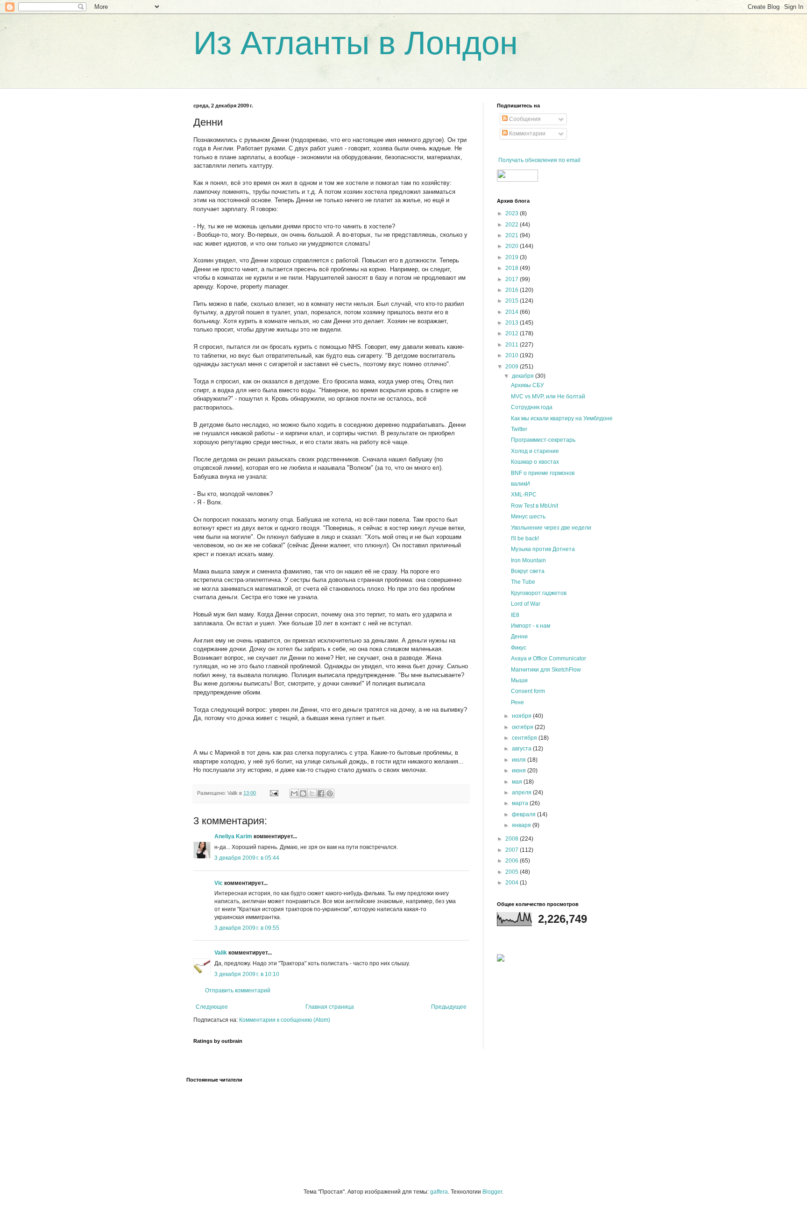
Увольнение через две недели (551, 527)
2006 (512, 860)
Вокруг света (528, 571)
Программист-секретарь (543, 440)
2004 (512, 882)
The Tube (523, 582)
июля (519, 760)
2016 (512, 290)
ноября (522, 716)
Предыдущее (449, 1007)
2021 (512, 235)
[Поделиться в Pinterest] (329, 793)
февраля (524, 814)
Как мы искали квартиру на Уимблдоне (562, 418)
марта (521, 803)
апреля (522, 792)
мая (518, 781)
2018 (512, 268)
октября (523, 727)
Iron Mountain (528, 560)
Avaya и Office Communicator (548, 658)
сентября (525, 738)
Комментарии (526, 133)
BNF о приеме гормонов (542, 473)
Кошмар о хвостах (535, 462)
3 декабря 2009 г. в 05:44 (246, 858)
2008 (512, 838)
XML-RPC (524, 494)
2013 (512, 322)
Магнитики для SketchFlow (546, 669)
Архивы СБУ (527, 385)
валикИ (520, 484)
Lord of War (525, 604)
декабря (523, 376)
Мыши (519, 680)
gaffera (439, 1192)
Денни (519, 636)
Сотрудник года (531, 407)
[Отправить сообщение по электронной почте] (274, 793)
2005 (512, 872)
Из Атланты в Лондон (355, 43)
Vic (218, 883)
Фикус (518, 647)
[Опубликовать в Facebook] (321, 793)
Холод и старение (535, 451)
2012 (512, 333)
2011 (512, 344)
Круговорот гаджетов (538, 593)
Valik (220, 952)
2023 (512, 213)
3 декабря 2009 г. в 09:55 (246, 928)
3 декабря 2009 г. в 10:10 (246, 974)
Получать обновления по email (539, 160)
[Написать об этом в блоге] (303, 793)
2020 (512, 246)
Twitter (519, 429)
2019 (512, 257)
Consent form (528, 691)
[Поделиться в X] (312, 793)
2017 (512, 279)
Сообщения (524, 119)
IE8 (515, 615)
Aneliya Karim (233, 836)
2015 (512, 300)
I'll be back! (525, 538)
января (522, 825)
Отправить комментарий (237, 990)
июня (519, 770)
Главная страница (329, 1007)
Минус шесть (528, 516)
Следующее (212, 1007)
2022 (512, 224)
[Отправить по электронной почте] (294, 793)
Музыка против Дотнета (543, 549)
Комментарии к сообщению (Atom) (284, 1020)
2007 (512, 850)
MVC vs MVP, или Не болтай (548, 396)
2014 (512, 312)
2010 (512, 355)
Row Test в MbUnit (534, 505)
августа (522, 748)
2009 (512, 366)
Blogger (492, 1192)
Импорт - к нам (530, 626)
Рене (517, 702)
